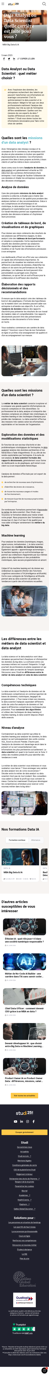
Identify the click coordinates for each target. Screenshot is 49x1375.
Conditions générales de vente (24, 1165)
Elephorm (23, 1204)
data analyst (7, 170)
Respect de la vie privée (24, 1182)
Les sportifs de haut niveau (25, 1227)
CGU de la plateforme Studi (24, 1170)
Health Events (23, 1200)
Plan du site (24, 1259)
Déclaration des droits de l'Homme (23, 1179)
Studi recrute (23, 1156)
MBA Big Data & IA (13, 872)
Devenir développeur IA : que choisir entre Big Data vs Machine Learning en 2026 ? (23, 1046)
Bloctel (24, 1191)
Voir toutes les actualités (24, 1096)
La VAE (24, 1254)
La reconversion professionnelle (24, 1231)
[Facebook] (34, 1121)
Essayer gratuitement (25, 1132)
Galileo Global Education (23, 1209)
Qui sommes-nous (24, 1147)
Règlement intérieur (24, 1174)
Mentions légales (24, 1161)
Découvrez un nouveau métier (24, 1245)
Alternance (35, 840)
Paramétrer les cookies (24, 1186)
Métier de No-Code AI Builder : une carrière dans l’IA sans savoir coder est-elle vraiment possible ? (23, 976)
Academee (23, 1195)
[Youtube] (15, 1121)
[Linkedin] (21, 1121)
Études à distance (24, 1250)
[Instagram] (28, 1121)
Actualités (24, 1152)
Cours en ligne (24, 1236)
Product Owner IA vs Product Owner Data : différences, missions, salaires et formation (24, 1081)
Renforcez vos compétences (24, 1241)
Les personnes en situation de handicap (24, 1222)
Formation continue (17, 840)
